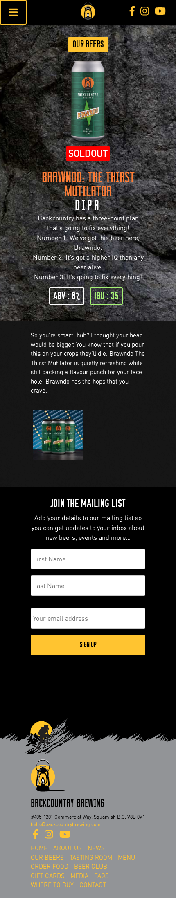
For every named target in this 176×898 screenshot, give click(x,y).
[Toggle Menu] (13, 12)
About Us (67, 848)
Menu (126, 857)
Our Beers (88, 44)
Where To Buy (52, 885)
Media (79, 876)
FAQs (101, 876)
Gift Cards (48, 876)
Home (39, 848)
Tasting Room (91, 857)
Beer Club (90, 866)
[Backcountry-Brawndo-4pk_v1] (58, 460)
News (96, 848)
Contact (92, 885)
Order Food (49, 866)
